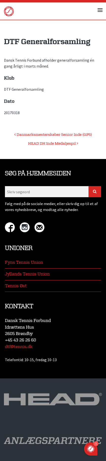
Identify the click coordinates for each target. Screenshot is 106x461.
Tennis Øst (16, 285)
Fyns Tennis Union (24, 262)
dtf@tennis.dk (19, 346)
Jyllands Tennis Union (27, 274)
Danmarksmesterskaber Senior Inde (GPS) (54, 134)
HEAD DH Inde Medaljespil (52, 143)
